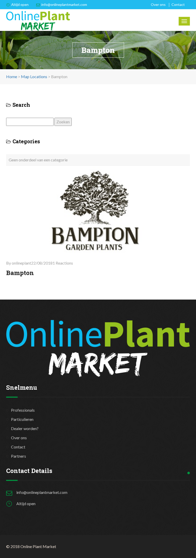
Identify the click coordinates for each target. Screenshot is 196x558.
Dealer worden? (25, 428)
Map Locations (34, 76)
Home (11, 76)
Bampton (20, 273)
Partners (18, 456)
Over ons (158, 4)
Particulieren (22, 419)
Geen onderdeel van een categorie (38, 159)
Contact (178, 4)
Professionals (23, 410)
